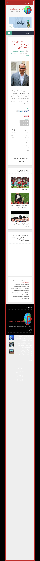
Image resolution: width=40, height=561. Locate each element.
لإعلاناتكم (20, 376)
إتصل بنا (20, 380)
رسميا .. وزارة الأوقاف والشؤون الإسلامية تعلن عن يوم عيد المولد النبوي (24, 338)
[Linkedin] (22, 161)
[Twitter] (17, 158)
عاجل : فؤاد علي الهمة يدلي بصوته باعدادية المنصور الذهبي (20, 44)
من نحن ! (20, 368)
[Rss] (22, 158)
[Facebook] (20, 158)
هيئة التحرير (20, 372)
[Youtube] (20, 161)
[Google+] (14, 158)
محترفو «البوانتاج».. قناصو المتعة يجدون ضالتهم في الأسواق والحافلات (24, 345)
